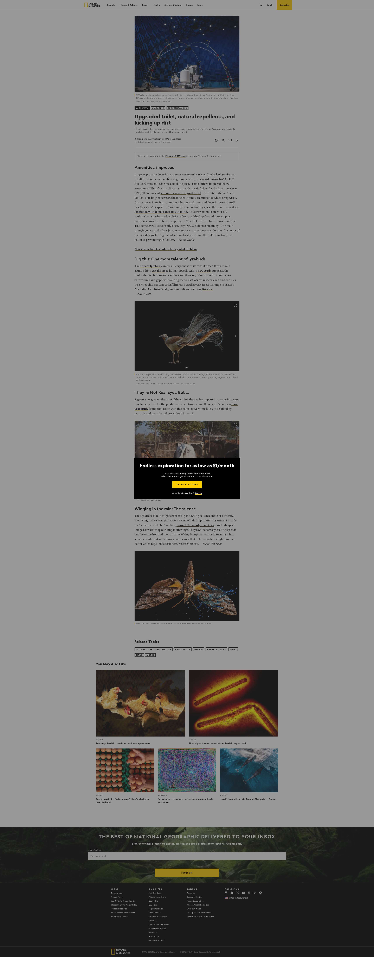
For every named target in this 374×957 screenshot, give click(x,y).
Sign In (198, 492)
